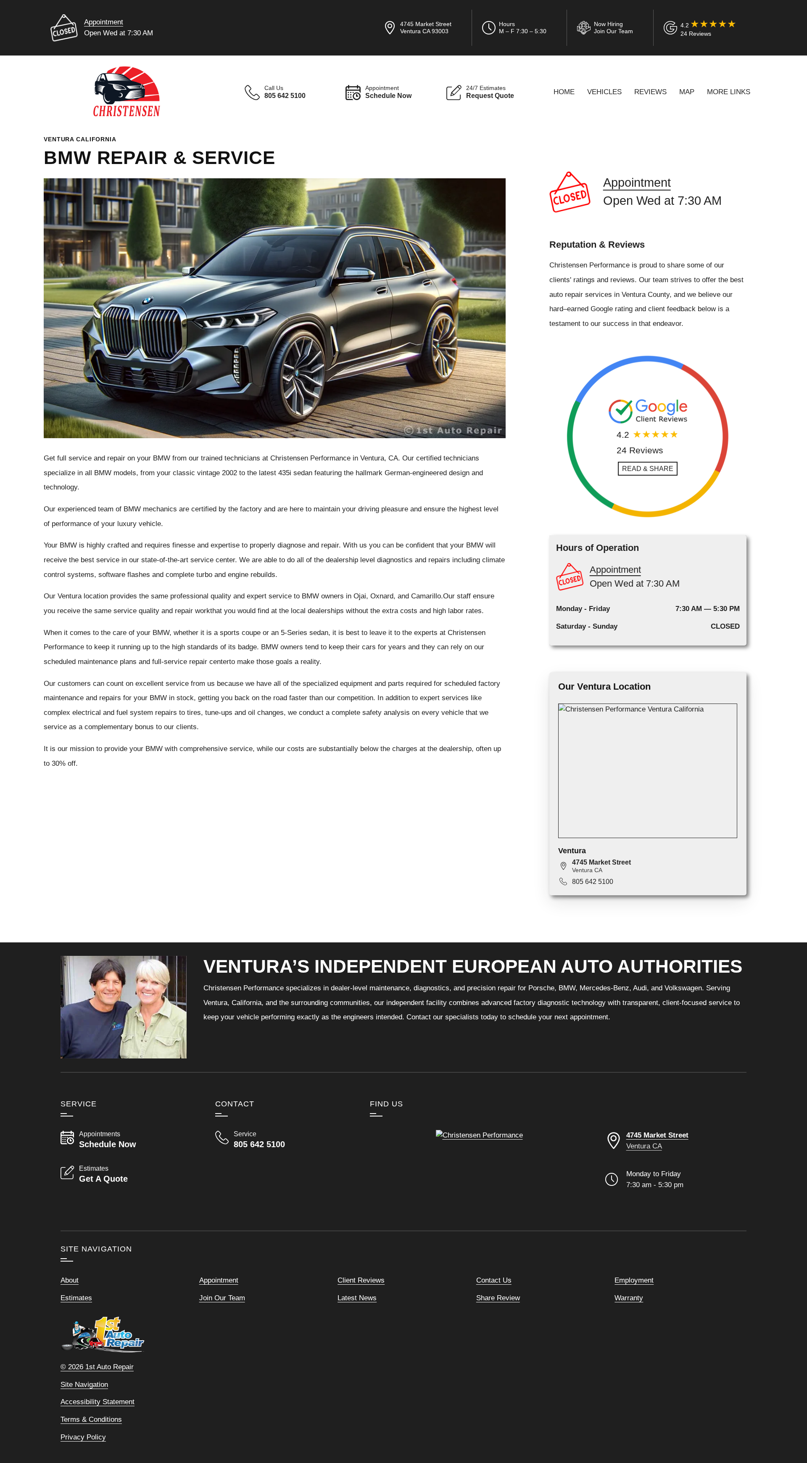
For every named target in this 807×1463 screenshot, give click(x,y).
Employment (634, 1280)
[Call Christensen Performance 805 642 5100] (282, 1139)
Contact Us (494, 1280)
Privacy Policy (83, 1437)
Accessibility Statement (97, 1401)
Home (564, 91)
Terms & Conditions (91, 1419)
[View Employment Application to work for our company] (603, 28)
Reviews (650, 91)
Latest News (357, 1298)
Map (686, 91)
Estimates (76, 1298)
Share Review (498, 1298)
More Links (728, 91)
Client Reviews (361, 1280)
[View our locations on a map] (479, 1173)
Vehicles (604, 91)
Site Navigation (84, 1384)
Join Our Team (222, 1298)
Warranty (628, 1298)
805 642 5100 (592, 881)
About (70, 1280)
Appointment (103, 22)
